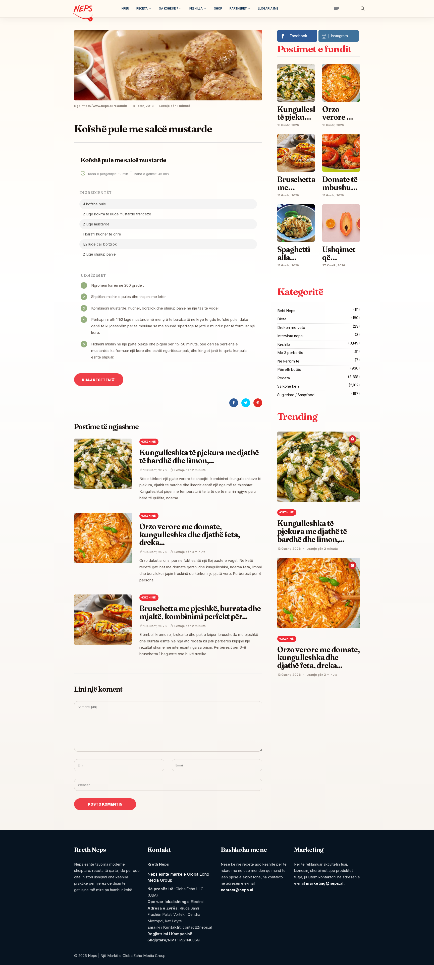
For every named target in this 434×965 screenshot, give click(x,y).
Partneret (238, 8)
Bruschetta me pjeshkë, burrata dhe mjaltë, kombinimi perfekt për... (200, 612)
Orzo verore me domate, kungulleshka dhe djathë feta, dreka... (189, 534)
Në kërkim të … (290, 361)
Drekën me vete (291, 327)
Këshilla (196, 8)
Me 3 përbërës (290, 352)
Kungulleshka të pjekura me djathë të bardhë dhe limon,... (199, 456)
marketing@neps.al (324, 883)
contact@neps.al (237, 889)
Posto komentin (105, 804)
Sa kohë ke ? (168, 8)
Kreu (125, 8)
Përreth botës (289, 369)
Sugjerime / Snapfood (295, 394)
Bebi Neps (286, 310)
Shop (218, 8)
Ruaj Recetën (96, 380)
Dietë (282, 319)
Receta (142, 8)
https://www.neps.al (97, 106)
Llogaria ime (268, 8)
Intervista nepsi (290, 335)
